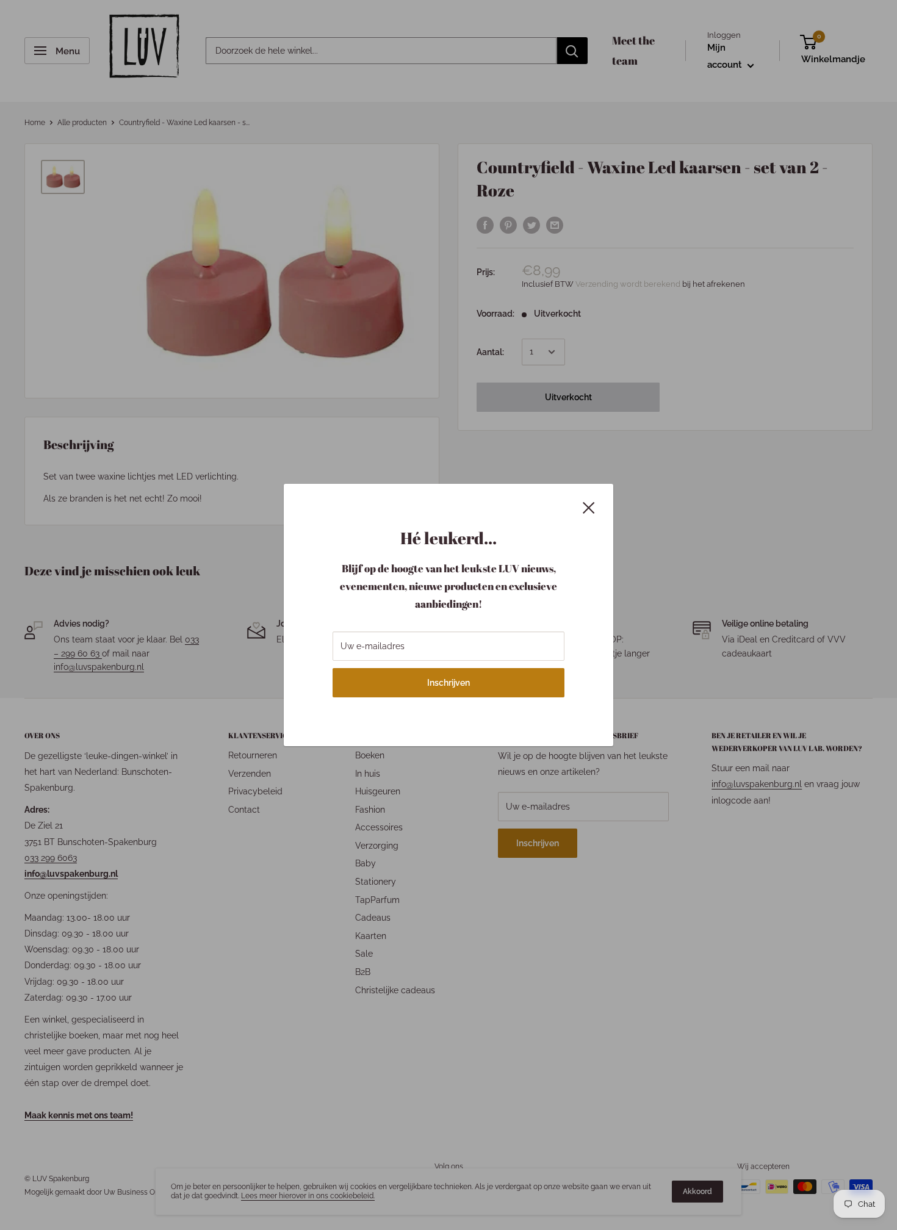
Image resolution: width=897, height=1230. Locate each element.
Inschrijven (448, 683)
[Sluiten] (589, 506)
